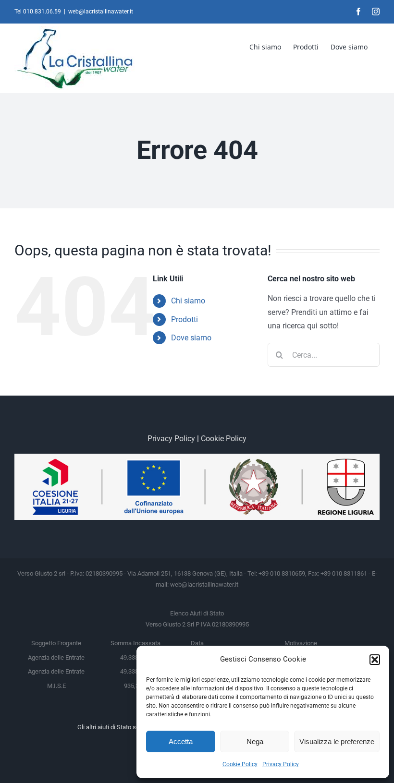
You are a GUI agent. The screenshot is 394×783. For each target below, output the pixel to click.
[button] (375, 659)
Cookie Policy (240, 764)
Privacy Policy (280, 764)
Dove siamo (191, 337)
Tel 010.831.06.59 (37, 11)
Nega (254, 741)
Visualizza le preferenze (336, 741)
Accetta (181, 741)
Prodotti (184, 319)
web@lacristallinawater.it (100, 11)
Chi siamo (188, 300)
